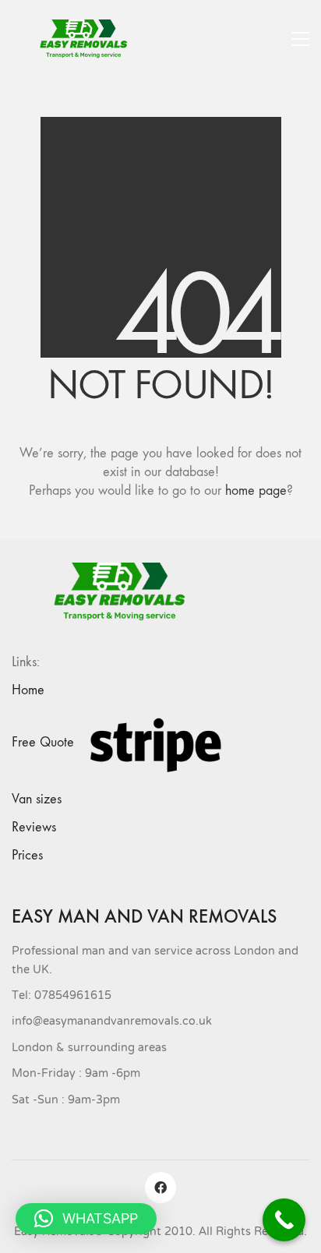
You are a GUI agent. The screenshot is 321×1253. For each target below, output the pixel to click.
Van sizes (37, 799)
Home (28, 690)
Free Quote (43, 742)
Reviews (34, 827)
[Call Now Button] (284, 1219)
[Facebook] (160, 1187)
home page (256, 490)
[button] (300, 39)
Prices (27, 855)
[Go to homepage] (90, 38)
